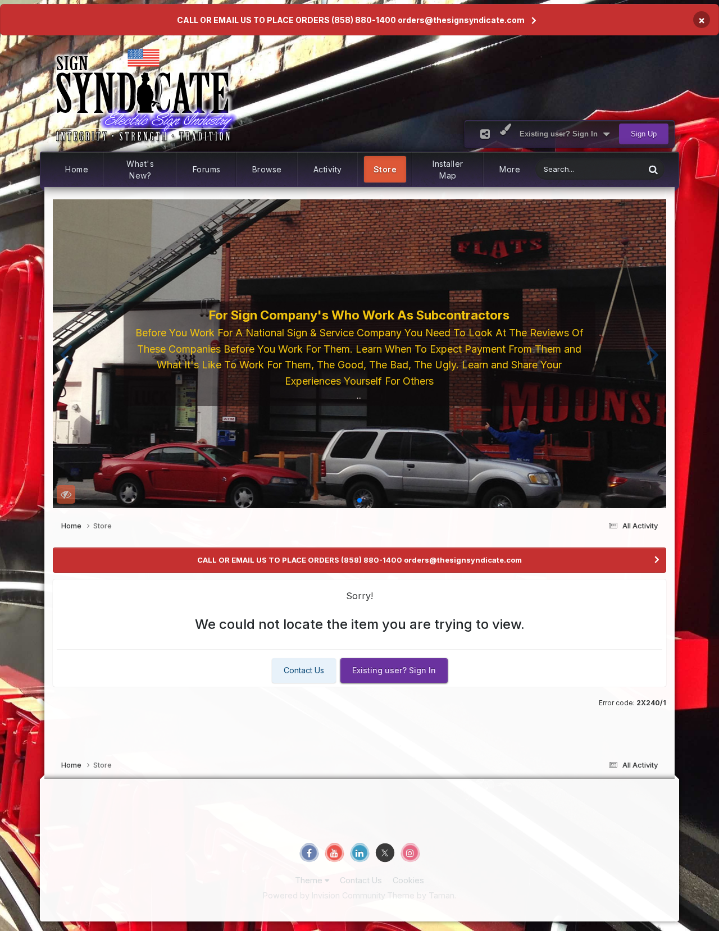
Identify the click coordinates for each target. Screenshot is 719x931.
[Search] (653, 169)
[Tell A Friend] (485, 134)
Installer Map (448, 169)
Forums (207, 169)
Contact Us (304, 670)
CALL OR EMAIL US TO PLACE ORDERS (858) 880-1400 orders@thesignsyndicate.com (351, 20)
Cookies (408, 880)
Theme (310, 880)
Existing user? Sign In (561, 134)
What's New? (140, 169)
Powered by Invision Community (324, 895)
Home (76, 169)
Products (615, 169)
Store (385, 169)
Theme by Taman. (421, 895)
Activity (327, 169)
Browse (267, 169)
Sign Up (644, 134)
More (509, 169)
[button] (66, 353)
